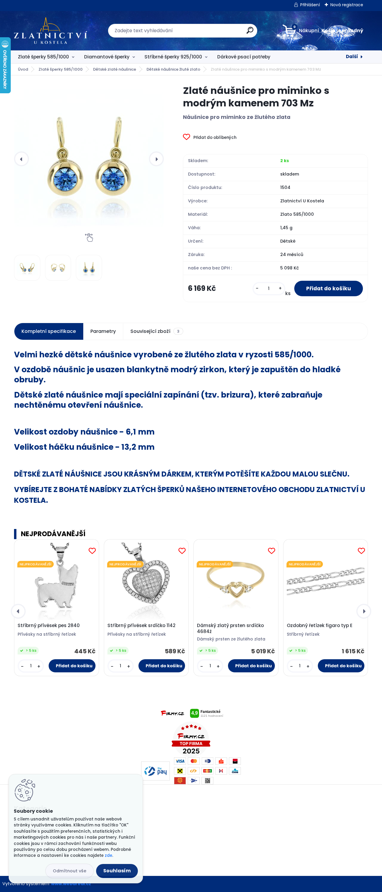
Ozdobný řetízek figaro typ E (319, 626)
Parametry (103, 331)
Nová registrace (346, 5)
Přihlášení (310, 5)
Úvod (23, 69)
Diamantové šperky (107, 57)
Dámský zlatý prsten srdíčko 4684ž (230, 629)
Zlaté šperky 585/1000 (43, 57)
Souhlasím (117, 870)
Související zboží (154, 331)
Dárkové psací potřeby (243, 57)
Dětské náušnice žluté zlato (173, 69)
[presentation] (21, 158)
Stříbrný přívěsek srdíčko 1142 (141, 626)
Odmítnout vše (69, 871)
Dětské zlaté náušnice (114, 69)
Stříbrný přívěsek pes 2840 (49, 626)
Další (352, 56)
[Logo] (50, 31)
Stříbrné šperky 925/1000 (173, 57)
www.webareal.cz (71, 884)
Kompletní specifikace (48, 331)
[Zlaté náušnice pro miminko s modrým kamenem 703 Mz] (89, 158)
